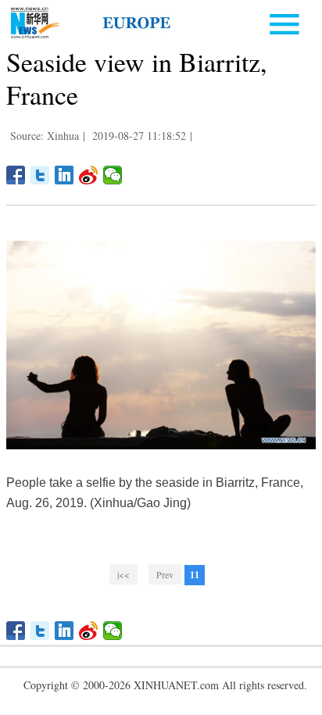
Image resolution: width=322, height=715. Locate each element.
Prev (165, 574)
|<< (123, 574)
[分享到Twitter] (40, 175)
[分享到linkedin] (64, 175)
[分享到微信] (113, 175)
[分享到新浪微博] (88, 175)
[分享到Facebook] (16, 175)
